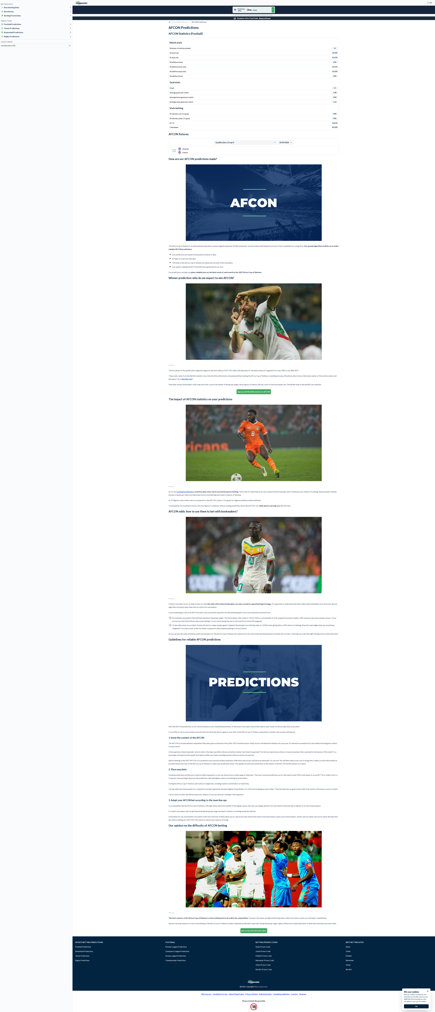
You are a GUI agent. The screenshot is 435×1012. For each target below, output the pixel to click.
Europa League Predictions (175, 956)
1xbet (348, 951)
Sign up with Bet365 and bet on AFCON (253, 392)
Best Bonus (9, 11)
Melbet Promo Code (264, 956)
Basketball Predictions (13, 32)
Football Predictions (12, 24)
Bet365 (349, 969)
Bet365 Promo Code (264, 969)
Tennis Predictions (12, 28)
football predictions (185, 492)
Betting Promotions (12, 15)
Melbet (349, 956)
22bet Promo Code (263, 965)
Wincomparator (261, 987)
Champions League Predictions (177, 951)
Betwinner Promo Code (265, 960)
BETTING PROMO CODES (267, 942)
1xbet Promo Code (263, 951)
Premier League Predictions (176, 947)
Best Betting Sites (11, 7)
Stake (348, 947)
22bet (348, 965)
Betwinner (350, 960)
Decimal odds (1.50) (8, 46)
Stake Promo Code (263, 947)
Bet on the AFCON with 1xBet (253, 931)
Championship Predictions (175, 960)
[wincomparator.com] (81, 3)
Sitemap (302, 994)
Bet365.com (187, 379)
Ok (416, 1006)
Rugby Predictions (11, 36)
